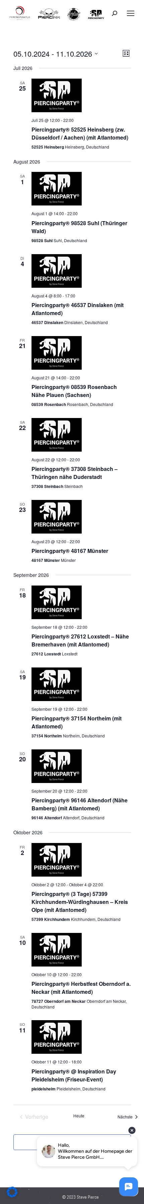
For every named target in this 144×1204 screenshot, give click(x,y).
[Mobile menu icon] (130, 13)
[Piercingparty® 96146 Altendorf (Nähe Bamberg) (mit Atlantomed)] (81, 766)
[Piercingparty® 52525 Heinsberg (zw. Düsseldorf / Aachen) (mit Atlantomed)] (81, 95)
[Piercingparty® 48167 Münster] (81, 517)
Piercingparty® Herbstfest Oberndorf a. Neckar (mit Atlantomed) (81, 988)
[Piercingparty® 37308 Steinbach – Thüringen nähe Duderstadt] (81, 435)
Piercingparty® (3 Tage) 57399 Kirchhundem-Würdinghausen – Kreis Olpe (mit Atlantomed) (79, 902)
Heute (78, 1115)
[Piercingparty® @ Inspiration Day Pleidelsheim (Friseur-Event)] (81, 1037)
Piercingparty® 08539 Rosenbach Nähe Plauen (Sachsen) (74, 391)
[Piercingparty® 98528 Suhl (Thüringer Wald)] (81, 188)
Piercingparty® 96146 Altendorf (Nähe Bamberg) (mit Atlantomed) (79, 804)
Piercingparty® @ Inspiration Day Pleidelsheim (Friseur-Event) (73, 1075)
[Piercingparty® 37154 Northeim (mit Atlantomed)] (81, 684)
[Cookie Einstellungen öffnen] (12, 1195)
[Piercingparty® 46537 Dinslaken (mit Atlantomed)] (81, 271)
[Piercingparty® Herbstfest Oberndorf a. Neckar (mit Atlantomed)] (81, 950)
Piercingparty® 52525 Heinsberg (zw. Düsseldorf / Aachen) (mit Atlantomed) (79, 133)
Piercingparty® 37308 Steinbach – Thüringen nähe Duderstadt (74, 473)
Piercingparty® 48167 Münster (69, 551)
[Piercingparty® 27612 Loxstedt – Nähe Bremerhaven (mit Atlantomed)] (81, 602)
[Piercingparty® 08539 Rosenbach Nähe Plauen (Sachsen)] (81, 353)
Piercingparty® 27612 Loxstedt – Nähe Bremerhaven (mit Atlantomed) (80, 640)
